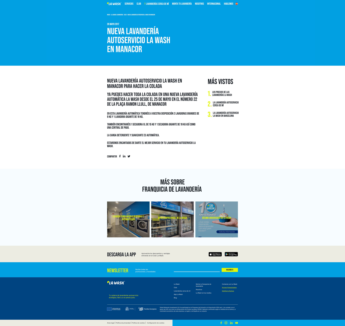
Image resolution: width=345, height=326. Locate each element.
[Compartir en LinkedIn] (124, 156)
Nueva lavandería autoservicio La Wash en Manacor (141, 15)
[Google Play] (231, 254)
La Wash (177, 284)
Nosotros (199, 289)
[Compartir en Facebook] (120, 156)
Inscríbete (229, 270)
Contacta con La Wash (229, 284)
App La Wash (178, 294)
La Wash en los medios (203, 293)
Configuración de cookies (155, 323)
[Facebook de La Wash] (221, 323)
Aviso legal (110, 323)
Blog (125, 15)
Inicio (108, 15)
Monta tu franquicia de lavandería (203, 285)
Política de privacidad (123, 323)
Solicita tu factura (228, 291)
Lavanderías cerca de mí (182, 291)
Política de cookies (138, 323)
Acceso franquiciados (229, 287)
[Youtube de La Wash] (236, 323)
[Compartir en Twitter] (129, 156)
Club (175, 287)
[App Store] (215, 254)
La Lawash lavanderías (117, 15)
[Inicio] (114, 4)
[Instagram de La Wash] (226, 323)
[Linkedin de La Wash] (231, 323)
